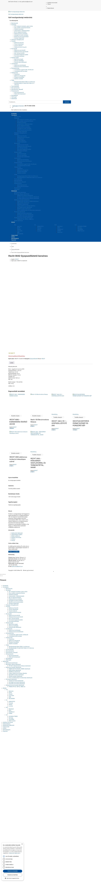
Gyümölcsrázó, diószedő (17, 89)
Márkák (4, 688)
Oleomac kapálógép (19, 60)
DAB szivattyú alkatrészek (23, 202)
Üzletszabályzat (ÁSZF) (16, 534)
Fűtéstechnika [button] (14, 72)
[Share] (2, 574)
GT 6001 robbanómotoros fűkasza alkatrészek (28, 197)
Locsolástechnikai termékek (20, 71)
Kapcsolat (13, 240)
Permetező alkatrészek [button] (19, 211)
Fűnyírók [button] (13, 41)
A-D (7, 689)
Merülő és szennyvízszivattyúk (21, 36)
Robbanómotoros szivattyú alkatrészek (15, 685)
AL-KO (18, 228)
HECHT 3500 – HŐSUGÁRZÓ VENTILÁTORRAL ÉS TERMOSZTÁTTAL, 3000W (38, 462)
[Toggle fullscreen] (3, 574)
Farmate (39, 228)
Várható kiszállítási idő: (13, 356)
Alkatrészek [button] (14, 191)
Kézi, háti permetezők (19, 53)
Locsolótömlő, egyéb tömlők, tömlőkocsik (23, 69)
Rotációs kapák (9, 622)
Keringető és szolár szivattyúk (21, 35)
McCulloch (60, 226)
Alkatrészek (14, 98)
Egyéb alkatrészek (18, 220)
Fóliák (7, 645)
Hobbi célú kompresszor (20, 94)
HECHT (39, 229)
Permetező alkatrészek (11, 679)
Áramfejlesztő (14, 95)
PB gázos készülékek (19, 77)
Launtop (39, 230)
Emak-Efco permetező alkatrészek (25, 216)
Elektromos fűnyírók (19, 42)
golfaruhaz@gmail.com (27, 1)
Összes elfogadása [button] (13, 871)
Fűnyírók (8, 606)
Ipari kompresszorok (19, 92)
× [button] (22, 844)
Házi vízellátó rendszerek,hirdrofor (22, 27)
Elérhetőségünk (15, 238)
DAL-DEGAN (20, 233)
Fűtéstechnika (9, 637)
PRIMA (59, 230)
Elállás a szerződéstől (14, 551)
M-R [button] (56, 225)
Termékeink (5, 587)
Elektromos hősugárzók (19, 75)
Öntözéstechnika (10, 633)
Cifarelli (19, 229)
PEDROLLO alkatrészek (22, 204)
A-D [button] (15, 225)
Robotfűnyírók (20, 139)
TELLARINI (80, 229)
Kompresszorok (9, 654)
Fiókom (49, 4)
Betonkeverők (14, 23)
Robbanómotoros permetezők (21, 51)
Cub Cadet (19, 230)
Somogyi (80, 228)
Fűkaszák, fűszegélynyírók (17, 39)
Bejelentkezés (50, 8)
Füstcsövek (17, 74)
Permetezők (9, 614)
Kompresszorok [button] (15, 91)
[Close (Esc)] (0, 574)
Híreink (13, 237)
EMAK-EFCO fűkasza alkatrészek (25, 195)
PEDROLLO (60, 229)
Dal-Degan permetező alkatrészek (25, 214)
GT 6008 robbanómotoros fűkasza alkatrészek (28, 198)
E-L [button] (35, 225)
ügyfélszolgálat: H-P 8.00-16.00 (18, 105)
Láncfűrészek (9, 628)
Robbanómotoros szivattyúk (20, 33)
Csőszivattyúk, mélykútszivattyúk (22, 30)
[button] (14, 416)
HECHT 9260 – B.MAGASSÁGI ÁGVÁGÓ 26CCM (18, 421)
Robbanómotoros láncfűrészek (21, 66)
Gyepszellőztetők (34, 358)
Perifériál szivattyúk (18, 29)
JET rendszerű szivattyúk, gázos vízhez (23, 26)
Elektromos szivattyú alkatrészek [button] (22, 200)
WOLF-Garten (81, 230)
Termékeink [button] (14, 115)
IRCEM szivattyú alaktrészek (24, 208)
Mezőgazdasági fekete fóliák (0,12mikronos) (24, 81)
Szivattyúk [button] (13, 24)
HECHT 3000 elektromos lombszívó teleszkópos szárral (18, 459)
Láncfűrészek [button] (14, 63)
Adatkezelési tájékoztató (17, 533)
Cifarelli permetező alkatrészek (24, 213)
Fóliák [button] (12, 80)
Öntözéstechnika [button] (15, 68)
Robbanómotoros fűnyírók (20, 47)
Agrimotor (19, 226)
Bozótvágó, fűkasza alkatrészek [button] (21, 194)
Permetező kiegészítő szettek (21, 54)
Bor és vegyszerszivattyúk (20, 32)
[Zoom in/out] (5, 574)
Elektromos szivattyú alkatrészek (13, 667)
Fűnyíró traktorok (18, 45)
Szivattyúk (8, 590)
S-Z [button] (75, 225)
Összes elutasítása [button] (12, 875)
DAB (18, 232)
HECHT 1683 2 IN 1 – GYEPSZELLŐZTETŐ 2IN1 (59, 423)
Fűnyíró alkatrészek (19, 44)
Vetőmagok (14, 97)
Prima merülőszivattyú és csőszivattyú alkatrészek (29, 210)
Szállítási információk (52, 2)
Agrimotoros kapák (18, 59)
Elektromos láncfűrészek (20, 65)
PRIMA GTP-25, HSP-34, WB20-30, (25, 219)
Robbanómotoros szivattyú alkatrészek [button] (23, 217)
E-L (7, 700)
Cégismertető (14, 235)
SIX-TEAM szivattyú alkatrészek (24, 207)
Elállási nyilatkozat (15, 536)
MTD (59, 228)
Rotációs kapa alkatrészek (20, 62)
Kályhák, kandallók (18, 78)
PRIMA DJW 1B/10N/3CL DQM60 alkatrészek (28, 201)
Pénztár (13, 540)
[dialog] (12, 862)
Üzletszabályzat (6, 723)
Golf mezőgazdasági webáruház (15, 14)
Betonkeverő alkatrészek (20, 192)
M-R (7, 707)
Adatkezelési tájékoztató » (14, 853)
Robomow (60, 232)
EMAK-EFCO (40, 226)
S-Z (7, 715)
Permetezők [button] (14, 48)
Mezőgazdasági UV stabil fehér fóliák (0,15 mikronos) (29, 177)
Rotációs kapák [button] (15, 57)
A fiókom (13, 539)
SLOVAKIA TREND (82, 226)
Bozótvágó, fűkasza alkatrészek (13, 664)
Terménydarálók (15, 86)
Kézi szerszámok (15, 87)
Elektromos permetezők (19, 50)
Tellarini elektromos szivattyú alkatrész (26, 205)
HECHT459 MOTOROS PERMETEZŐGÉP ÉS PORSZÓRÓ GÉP (81, 423)
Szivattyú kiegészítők (19, 38)
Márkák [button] (13, 222)
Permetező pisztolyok (19, 56)
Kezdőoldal (14, 113)
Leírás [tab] (11, 362)
